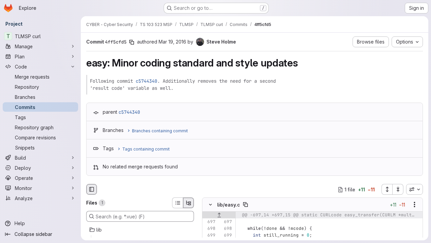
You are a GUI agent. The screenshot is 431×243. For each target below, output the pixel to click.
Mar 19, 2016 (172, 42)
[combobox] (414, 189)
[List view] (177, 202)
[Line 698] (210, 228)
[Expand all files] (387, 189)
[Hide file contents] (210, 205)
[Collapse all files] (398, 189)
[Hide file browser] (91, 189)
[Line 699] (210, 235)
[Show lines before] (219, 215)
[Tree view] (188, 202)
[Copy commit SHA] (132, 42)
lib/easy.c (228, 205)
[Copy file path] (245, 205)
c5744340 (146, 81)
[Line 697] (210, 222)
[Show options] (414, 205)
